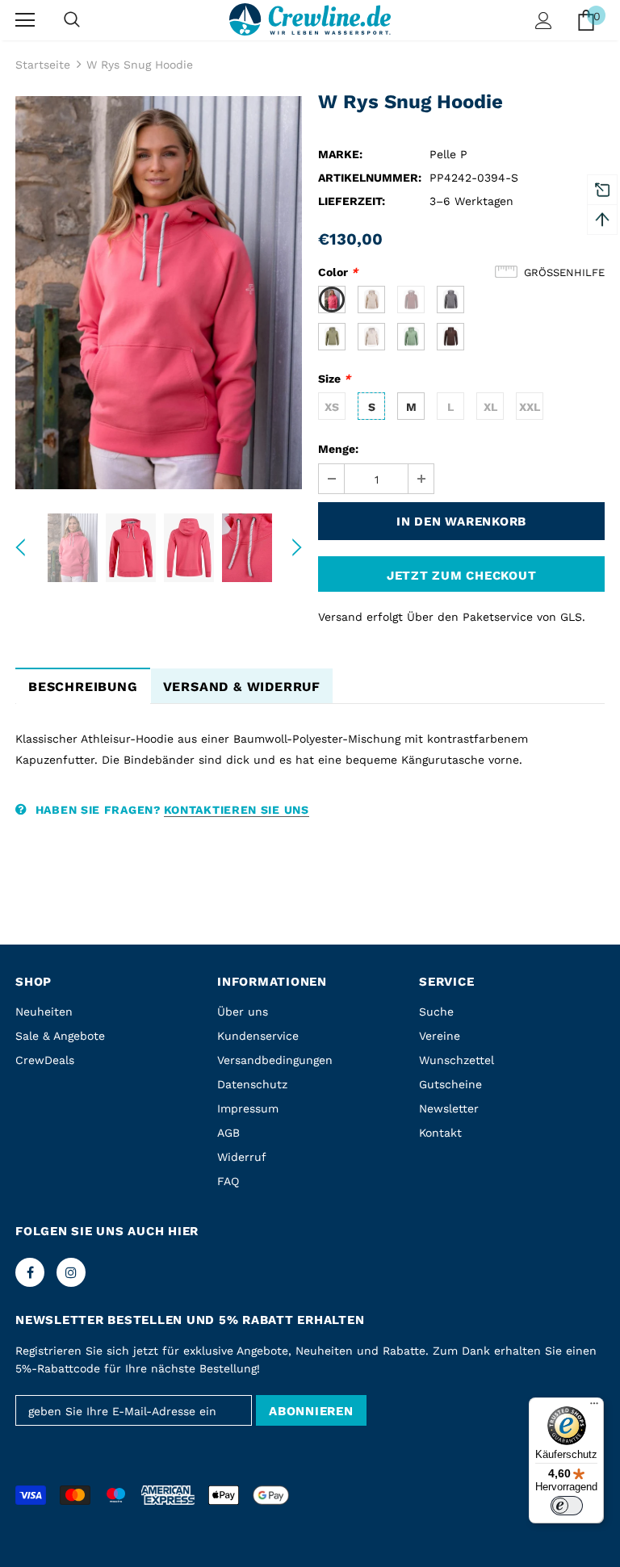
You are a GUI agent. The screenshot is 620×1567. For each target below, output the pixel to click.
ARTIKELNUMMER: (369, 177)
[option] (158, 292)
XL (490, 406)
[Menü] (594, 1407)
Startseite (42, 64)
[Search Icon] (72, 20)
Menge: (338, 448)
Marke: (340, 154)
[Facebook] (29, 1272)
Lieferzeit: (351, 201)
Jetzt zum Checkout (462, 575)
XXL (529, 406)
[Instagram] (71, 1272)
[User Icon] (543, 20)
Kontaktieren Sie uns (236, 809)
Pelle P (448, 154)
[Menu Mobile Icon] (25, 20)
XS (332, 406)
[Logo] (310, 19)
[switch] (567, 1505)
